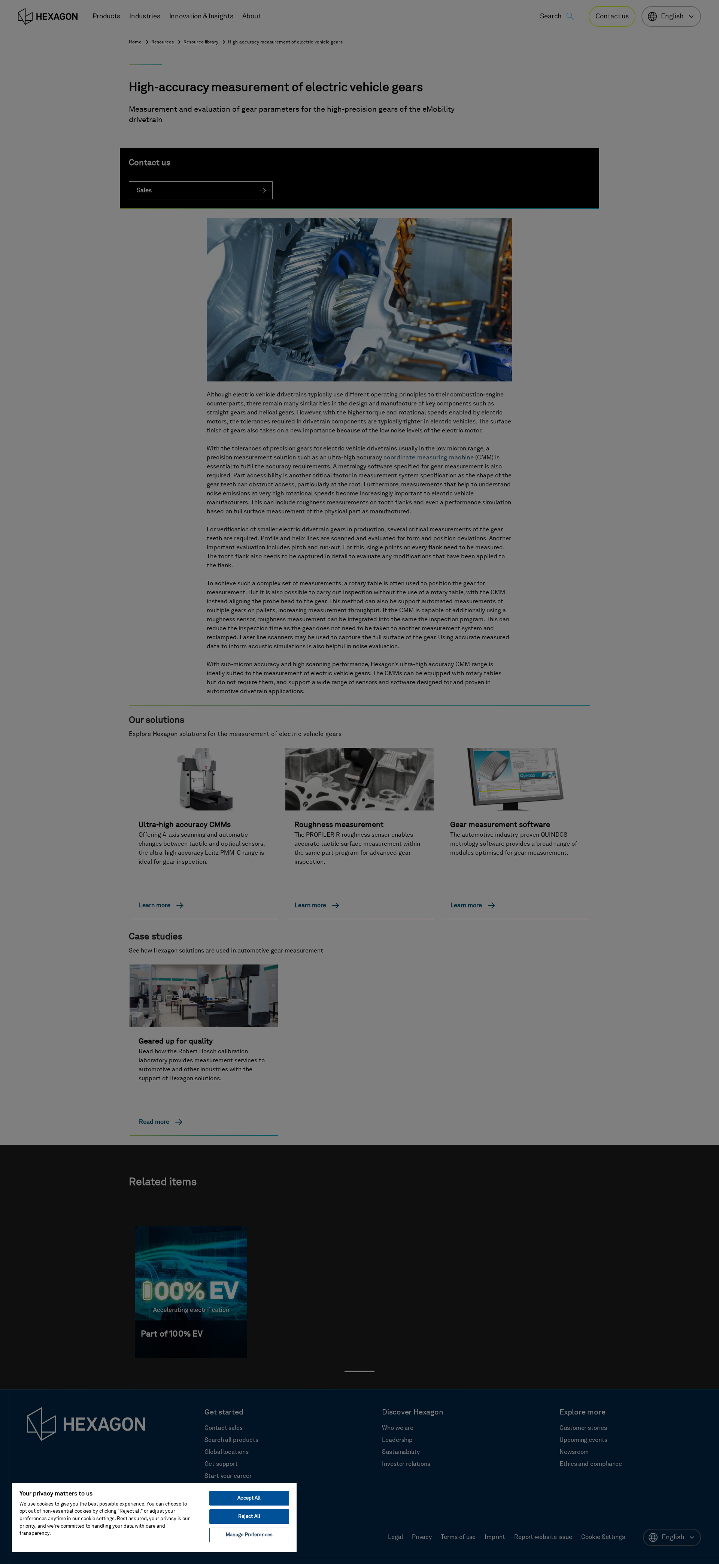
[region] (154, 1517)
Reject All (249, 1516)
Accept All (249, 1498)
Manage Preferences (249, 1535)
